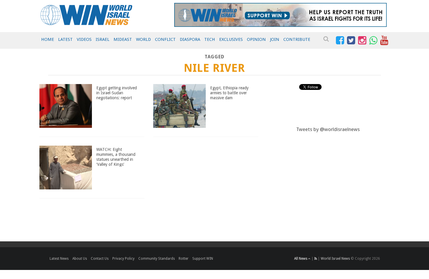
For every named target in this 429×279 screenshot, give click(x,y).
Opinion (256, 39)
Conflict (165, 39)
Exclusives (231, 39)
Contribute (296, 39)
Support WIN (202, 259)
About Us (79, 259)
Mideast (123, 39)
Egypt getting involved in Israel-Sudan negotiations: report (116, 93)
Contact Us (100, 259)
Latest (65, 39)
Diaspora (190, 39)
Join (274, 39)
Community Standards (156, 259)
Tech (209, 39)
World (143, 39)
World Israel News (335, 259)
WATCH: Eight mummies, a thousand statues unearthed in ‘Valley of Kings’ (115, 156)
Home (47, 39)
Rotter (184, 259)
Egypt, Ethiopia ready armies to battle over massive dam (229, 93)
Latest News (59, 259)
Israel (102, 39)
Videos (84, 39)
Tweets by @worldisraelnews (328, 129)
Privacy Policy (123, 259)
